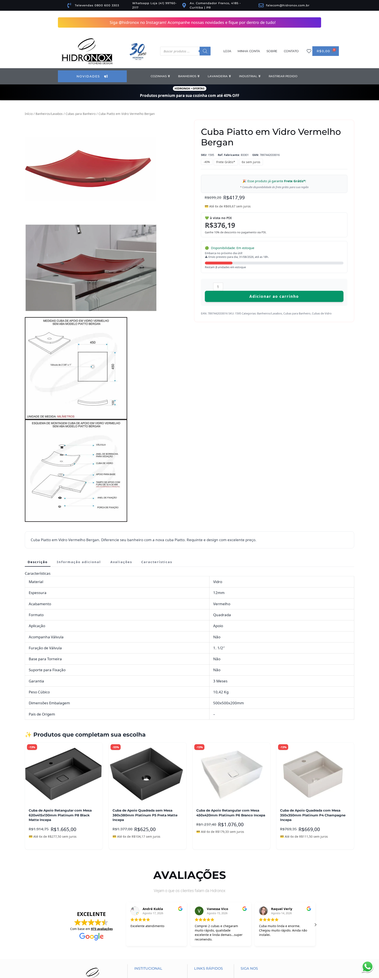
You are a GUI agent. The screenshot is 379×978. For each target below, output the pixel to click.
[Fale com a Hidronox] (367, 966)
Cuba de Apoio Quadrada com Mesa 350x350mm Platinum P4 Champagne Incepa (312, 615)
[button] (56, 122)
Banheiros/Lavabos (49, 114)
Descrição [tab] (38, 362)
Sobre (271, 51)
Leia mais (39, 643)
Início (29, 114)
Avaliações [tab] (121, 362)
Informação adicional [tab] (79, 362)
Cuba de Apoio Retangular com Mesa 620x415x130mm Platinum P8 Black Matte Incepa (60, 615)
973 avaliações (102, 729)
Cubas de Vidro (322, 313)
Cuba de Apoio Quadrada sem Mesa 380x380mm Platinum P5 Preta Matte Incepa (145, 615)
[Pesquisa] (205, 51)
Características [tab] (156, 362)
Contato (291, 51)
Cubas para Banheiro (81, 114)
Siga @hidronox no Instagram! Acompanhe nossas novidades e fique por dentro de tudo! (193, 22)
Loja (227, 51)
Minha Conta (249, 51)
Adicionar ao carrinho (274, 296)
